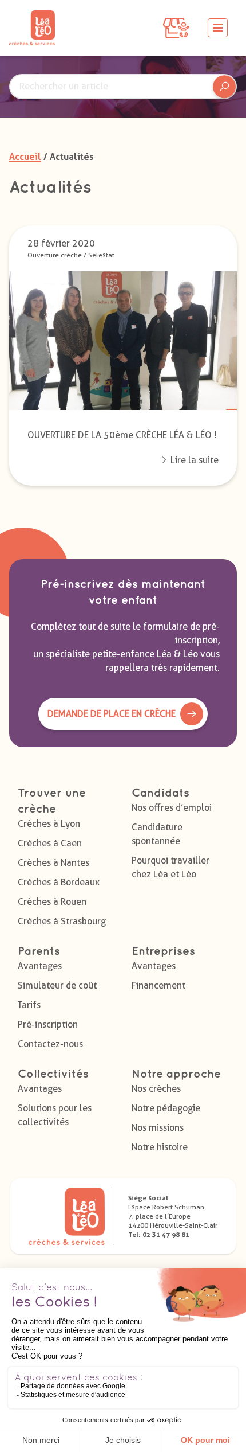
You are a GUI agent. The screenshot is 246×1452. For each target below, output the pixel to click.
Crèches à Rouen (52, 901)
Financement (158, 985)
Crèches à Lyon (49, 823)
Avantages (40, 966)
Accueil (25, 156)
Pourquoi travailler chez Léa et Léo (170, 867)
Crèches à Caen (50, 843)
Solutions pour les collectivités (55, 1115)
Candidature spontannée (157, 834)
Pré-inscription (48, 1024)
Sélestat (101, 255)
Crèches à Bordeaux (59, 882)
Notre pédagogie (166, 1108)
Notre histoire (160, 1147)
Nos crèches (156, 1088)
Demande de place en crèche (111, 713)
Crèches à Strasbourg (62, 921)
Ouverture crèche (54, 255)
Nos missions (158, 1127)
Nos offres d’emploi (172, 807)
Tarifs (29, 1005)
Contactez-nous (50, 1044)
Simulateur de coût (57, 985)
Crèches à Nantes (53, 862)
